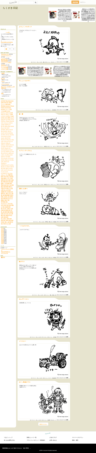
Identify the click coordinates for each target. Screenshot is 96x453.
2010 (2, 239)
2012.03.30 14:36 (61, 257)
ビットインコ (4, 66)
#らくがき (39, 62)
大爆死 (3, 73)
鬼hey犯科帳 (4, 61)
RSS (3, 257)
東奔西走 (3, 65)
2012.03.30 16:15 (61, 184)
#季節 (45, 146)
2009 (2, 240)
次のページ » (43, 424)
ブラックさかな (5, 84)
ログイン (83, 2)
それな (3, 81)
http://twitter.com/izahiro (7, 42)
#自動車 (54, 378)
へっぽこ (8, 32)
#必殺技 (54, 110)
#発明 (48, 420)
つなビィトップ (8, 437)
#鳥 (44, 62)
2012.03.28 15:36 (61, 420)
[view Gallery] (6, 49)
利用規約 (42, 440)
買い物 (3, 78)
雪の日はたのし (5, 54)
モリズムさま (4, 253)
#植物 (54, 221)
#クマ (54, 146)
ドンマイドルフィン (6, 55)
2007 (2, 243)
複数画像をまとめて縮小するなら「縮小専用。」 (16, 448)
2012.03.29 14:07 (61, 378)
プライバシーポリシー (33, 440)
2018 (2, 228)
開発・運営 (75, 440)
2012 (2, 236)
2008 (2, 242)
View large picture (63, 58)
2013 (2, 235)
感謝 (2, 93)
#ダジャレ (47, 62)
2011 (2, 238)
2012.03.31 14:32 (61, 109)
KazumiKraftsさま (5, 251)
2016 (2, 231)
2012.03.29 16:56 (61, 295)
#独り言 (51, 221)
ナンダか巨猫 (4, 67)
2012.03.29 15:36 (61, 337)
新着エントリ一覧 (31, 437)
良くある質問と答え (9, 440)
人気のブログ (53, 437)
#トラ (50, 378)
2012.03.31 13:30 (61, 146)
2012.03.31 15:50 (61, 62)
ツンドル (3, 58)
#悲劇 (54, 337)
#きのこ (49, 110)
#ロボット (53, 62)
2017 (2, 230)
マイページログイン (77, 437)
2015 (2, 232)
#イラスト (33, 62)
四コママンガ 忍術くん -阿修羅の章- (8, 87)
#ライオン (44, 337)
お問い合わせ (53, 440)
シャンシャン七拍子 (6, 62)
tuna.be (48, 433)
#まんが (51, 257)
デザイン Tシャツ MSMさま (7, 249)
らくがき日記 (10, 7)
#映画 (54, 257)
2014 (2, 234)
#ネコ (46, 257)
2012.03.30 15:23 (61, 221)
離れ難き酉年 (4, 59)
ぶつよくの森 (4, 69)
